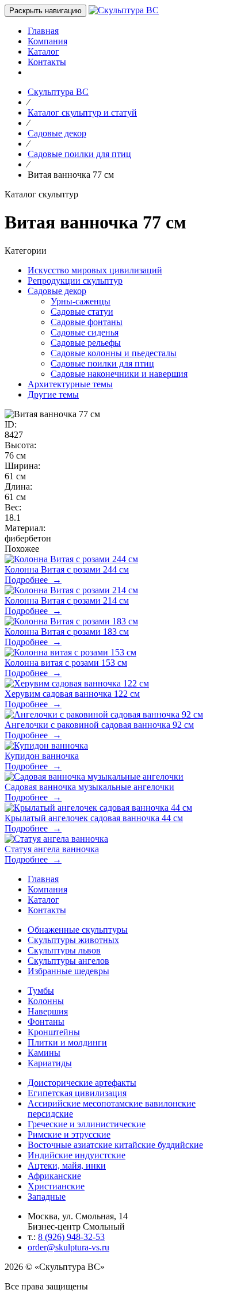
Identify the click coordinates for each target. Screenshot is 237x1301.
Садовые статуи (82, 311)
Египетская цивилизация (77, 1093)
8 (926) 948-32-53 (71, 1237)
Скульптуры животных (73, 940)
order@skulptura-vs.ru (68, 1247)
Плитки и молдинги (67, 1042)
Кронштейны (54, 1032)
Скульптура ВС (58, 92)
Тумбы (41, 990)
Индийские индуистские (76, 1155)
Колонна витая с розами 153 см (66, 662)
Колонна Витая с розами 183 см (67, 631)
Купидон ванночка (42, 756)
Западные (47, 1196)
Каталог (43, 51)
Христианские (56, 1186)
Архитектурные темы (70, 384)
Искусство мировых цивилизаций (95, 270)
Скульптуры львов (64, 950)
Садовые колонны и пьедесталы (114, 353)
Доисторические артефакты (82, 1083)
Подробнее (33, 580)
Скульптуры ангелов (68, 961)
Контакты (47, 62)
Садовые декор (57, 291)
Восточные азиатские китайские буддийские (115, 1145)
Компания (47, 41)
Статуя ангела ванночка (52, 849)
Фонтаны (46, 1022)
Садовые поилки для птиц (102, 363)
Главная (43, 31)
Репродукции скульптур (75, 280)
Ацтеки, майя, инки (67, 1165)
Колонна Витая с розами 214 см (67, 600)
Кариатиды (50, 1063)
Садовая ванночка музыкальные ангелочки (89, 787)
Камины (44, 1053)
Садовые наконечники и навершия (119, 374)
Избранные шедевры (68, 971)
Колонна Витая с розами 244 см (67, 569)
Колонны (46, 1001)
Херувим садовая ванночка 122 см (72, 694)
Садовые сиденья (84, 332)
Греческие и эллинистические (87, 1124)
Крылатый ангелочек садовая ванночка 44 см (94, 818)
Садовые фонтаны (87, 322)
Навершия (48, 1011)
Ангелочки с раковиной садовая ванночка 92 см (99, 725)
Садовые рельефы (86, 343)
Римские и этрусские (69, 1134)
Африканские (54, 1176)
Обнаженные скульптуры (78, 929)
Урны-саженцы (80, 301)
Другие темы (53, 394)
